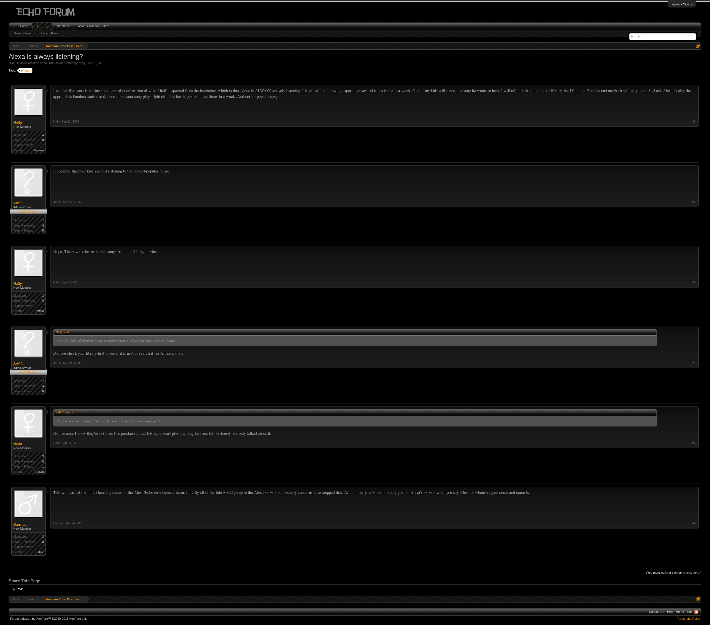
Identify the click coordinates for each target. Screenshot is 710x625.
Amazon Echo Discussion (45, 63)
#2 (694, 202)
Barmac (19, 524)
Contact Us (656, 611)
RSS (696, 612)
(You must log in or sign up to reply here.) (673, 572)
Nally (81, 63)
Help (670, 611)
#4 (694, 362)
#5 (694, 442)
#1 (694, 121)
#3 (694, 282)
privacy (26, 70)
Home (24, 26)
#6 (694, 523)
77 (42, 220)
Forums (42, 26)
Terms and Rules (688, 618)
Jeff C (18, 203)
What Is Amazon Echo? (93, 26)
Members (63, 26)
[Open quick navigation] (698, 46)
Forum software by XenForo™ (48, 618)
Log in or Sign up (682, 4)
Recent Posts (49, 33)
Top (689, 611)
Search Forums (24, 33)
